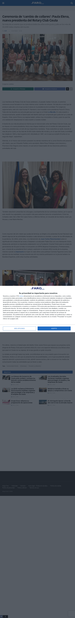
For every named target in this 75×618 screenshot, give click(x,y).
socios (21, 296)
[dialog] (37, 309)
